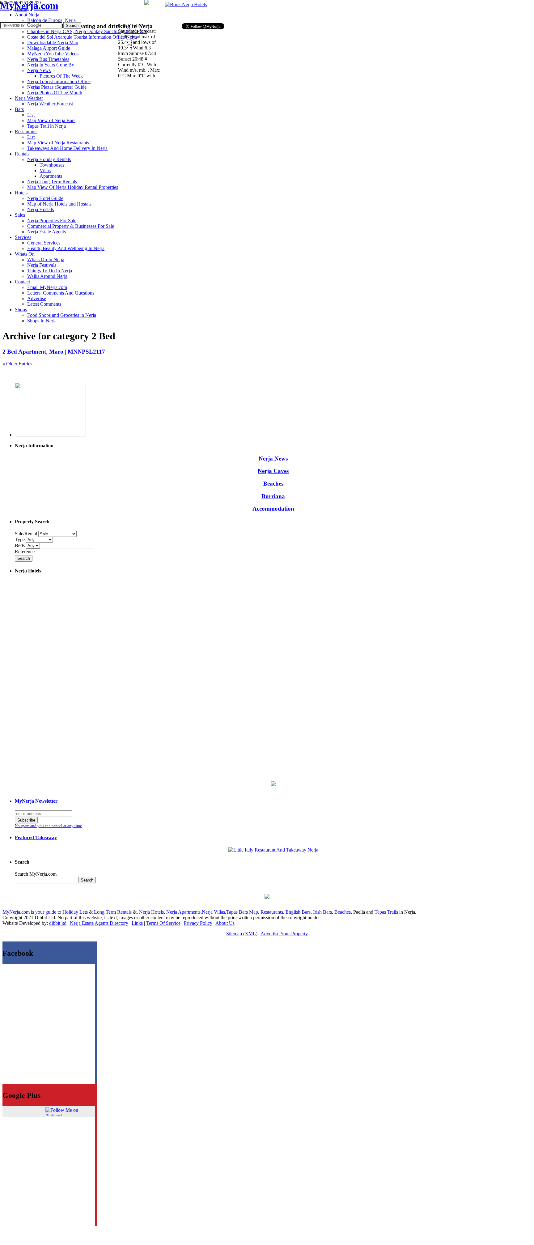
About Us (225, 923)
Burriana (273, 496)
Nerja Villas (213, 912)
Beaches (273, 483)
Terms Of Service (163, 923)
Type (20, 539)
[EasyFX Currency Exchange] (273, 784)
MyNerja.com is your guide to (32, 912)
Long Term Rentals (113, 912)
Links (137, 923)
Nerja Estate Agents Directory (99, 923)
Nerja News (273, 458)
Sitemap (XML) (241, 933)
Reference (25, 551)
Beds (20, 545)
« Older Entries (17, 363)
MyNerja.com (29, 5)
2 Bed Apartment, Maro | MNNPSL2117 (53, 351)
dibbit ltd (57, 923)
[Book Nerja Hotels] (186, 4)
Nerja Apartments (183, 912)
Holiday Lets (75, 912)
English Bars (298, 912)
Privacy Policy (198, 923)
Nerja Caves (273, 471)
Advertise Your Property (284, 933)
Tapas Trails (386, 912)
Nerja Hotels (151, 912)
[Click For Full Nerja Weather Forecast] (146, 3)
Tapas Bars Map (242, 912)
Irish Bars (322, 912)
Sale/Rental (26, 533)
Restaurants (272, 912)
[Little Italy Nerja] (273, 849)
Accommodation (273, 508)
